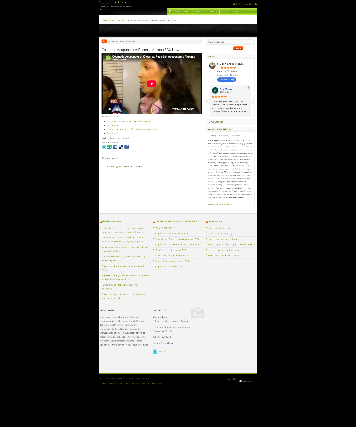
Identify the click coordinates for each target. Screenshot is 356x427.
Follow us (162, 351)
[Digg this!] (116, 146)
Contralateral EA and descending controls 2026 (177, 239)
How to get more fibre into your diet (225, 255)
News (224, 11)
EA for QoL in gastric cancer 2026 (170, 250)
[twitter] (256, 3)
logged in (118, 166)
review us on (225, 79)
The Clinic (135, 383)
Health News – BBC (112, 221)
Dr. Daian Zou (113, 133)
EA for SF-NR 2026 (163, 228)
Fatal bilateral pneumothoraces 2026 (172, 261)
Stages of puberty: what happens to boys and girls (231, 244)
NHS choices (215, 221)
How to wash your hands (220, 228)
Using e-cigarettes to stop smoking (224, 250)
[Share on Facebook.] (126, 146)
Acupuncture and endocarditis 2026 (171, 233)
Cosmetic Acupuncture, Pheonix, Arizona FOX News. (142, 49)
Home (178, 11)
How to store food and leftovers (223, 239)
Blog (233, 11)
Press (187, 11)
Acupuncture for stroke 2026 (168, 266)
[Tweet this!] (104, 146)
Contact (211, 11)
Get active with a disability (220, 233)
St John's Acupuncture (230, 63)
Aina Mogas (226, 89)
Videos (126, 42)
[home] (170, 11)
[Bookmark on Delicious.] (121, 146)
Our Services (113, 125)
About (198, 11)
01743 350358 (244, 3)
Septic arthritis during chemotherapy (172, 255)
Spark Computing (240, 380)
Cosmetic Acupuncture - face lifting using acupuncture (133, 129)
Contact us (145, 383)
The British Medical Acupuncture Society (177, 221)
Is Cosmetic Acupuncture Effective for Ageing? (129, 121)
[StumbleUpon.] (110, 146)
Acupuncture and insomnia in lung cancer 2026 (177, 244)
